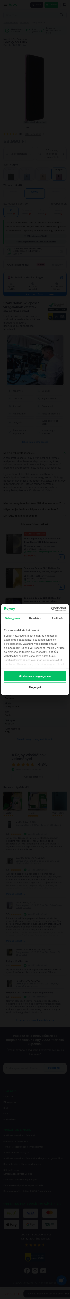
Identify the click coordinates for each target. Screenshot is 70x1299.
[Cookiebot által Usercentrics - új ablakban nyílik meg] (51, 609)
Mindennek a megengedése (35, 676)
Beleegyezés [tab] (12, 618)
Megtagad (35, 687)
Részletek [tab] (35, 618)
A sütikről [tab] (57, 618)
